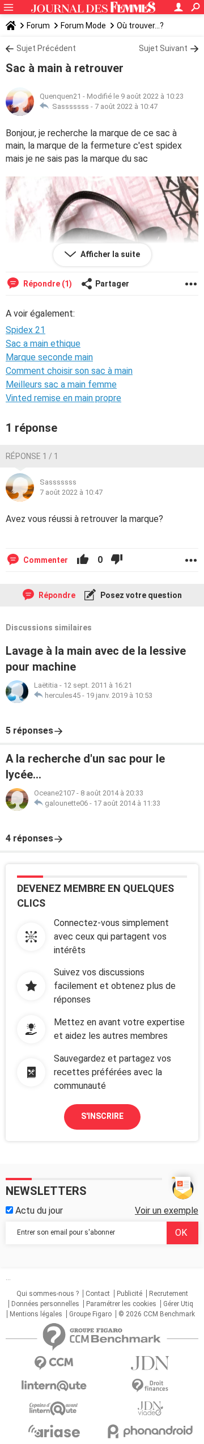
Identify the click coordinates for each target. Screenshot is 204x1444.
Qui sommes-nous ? (47, 1294)
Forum (38, 25)
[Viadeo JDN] (150, 1408)
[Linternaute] (54, 1385)
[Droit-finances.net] (150, 1386)
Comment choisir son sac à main (69, 370)
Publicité (129, 1294)
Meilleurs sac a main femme (61, 384)
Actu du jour (38, 1210)
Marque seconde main (49, 357)
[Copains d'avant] (54, 1408)
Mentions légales (36, 1314)
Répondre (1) (47, 283)
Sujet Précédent (46, 48)
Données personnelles (45, 1304)
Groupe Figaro (90, 1314)
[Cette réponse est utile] (82, 560)
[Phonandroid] (150, 1431)
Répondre (56, 595)
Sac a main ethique (43, 343)
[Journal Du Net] (150, 1363)
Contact (98, 1294)
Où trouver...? (140, 25)
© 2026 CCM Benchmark (156, 1314)
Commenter (45, 560)
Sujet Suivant (163, 48)
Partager (112, 283)
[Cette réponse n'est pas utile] (116, 560)
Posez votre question (140, 595)
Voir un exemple (166, 1210)
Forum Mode (83, 25)
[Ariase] (54, 1431)
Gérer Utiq (178, 1304)
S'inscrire (102, 1116)
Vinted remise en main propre (63, 398)
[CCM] (54, 1363)
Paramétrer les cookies (121, 1304)
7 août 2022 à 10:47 (126, 106)
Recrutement (168, 1294)
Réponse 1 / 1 (32, 456)
